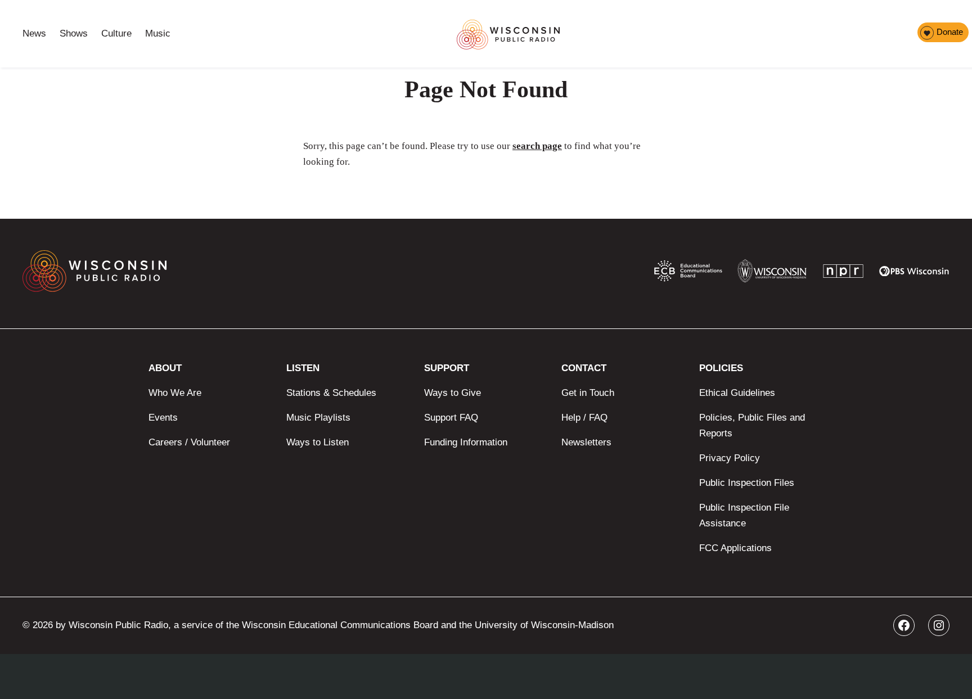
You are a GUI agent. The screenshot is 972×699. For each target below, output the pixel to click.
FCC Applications (735, 548)
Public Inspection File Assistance (744, 515)
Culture (116, 33)
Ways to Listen (317, 442)
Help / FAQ (584, 417)
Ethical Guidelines (737, 392)
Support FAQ (451, 417)
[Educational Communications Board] (688, 273)
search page (537, 146)
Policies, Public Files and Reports (752, 425)
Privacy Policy (729, 458)
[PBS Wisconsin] (914, 273)
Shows (74, 33)
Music (157, 33)
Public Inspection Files (746, 482)
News (34, 33)
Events (163, 417)
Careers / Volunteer (189, 442)
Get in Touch (587, 392)
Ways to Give (452, 392)
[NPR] (843, 273)
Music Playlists (318, 417)
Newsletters (586, 442)
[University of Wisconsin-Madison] (772, 273)
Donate (950, 32)
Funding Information (465, 442)
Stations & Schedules (331, 392)
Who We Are (174, 392)
